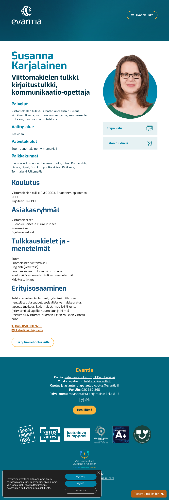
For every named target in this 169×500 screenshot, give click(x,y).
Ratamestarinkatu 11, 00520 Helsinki (90, 377)
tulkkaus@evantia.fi (97, 381)
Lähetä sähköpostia (29, 330)
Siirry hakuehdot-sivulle (33, 342)
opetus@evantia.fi (106, 386)
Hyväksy (80, 476)
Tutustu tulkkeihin (147, 494)
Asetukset (80, 490)
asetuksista (44, 488)
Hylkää (80, 483)
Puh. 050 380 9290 (28, 326)
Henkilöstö (84, 410)
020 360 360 (90, 390)
